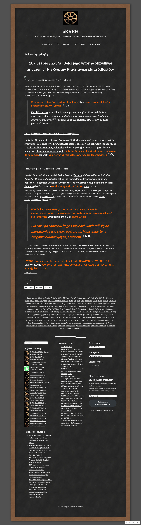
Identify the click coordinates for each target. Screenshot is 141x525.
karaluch (36, 312)
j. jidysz (50, 306)
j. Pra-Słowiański (69, 306)
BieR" (95, 301)
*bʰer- (27, 301)
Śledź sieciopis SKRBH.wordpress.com (103, 403)
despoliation (70, 304)
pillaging (113, 312)
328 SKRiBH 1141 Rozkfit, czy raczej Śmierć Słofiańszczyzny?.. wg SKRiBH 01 (72, 415)
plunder (30, 315)
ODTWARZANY (32, 264)
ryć (84, 315)
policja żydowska (49, 315)
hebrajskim (99, 245)
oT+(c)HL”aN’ (94, 44)
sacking (89, 315)
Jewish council (65, 309)
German (78, 175)
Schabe (96, 315)
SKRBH (70, 31)
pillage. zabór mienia (101, 312)
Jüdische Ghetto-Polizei (96, 306)
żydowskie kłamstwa (98, 326)
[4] (54, 119)
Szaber (58, 317)
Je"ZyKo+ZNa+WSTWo (60, 298)
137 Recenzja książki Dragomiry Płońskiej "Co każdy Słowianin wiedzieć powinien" (40, 460)
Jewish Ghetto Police (80, 309)
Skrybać (37, 317)
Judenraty (109, 309)
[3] (63, 105)
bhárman (88, 301)
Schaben (103, 315)
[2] (108, 154)
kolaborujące (109, 143)
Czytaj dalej (30, 272)
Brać (42, 304)
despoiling (61, 304)
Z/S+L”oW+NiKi (63, 44)
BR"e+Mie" (35, 304)
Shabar (110, 315)
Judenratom (94, 143)
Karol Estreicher (39, 112)
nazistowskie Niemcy (68, 312)
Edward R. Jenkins (76, 507)
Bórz (82, 301)
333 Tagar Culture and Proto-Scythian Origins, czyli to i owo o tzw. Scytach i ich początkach (72, 381)
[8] (89, 235)
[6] (83, 235)
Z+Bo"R (46, 320)
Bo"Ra (105, 301)
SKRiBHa (33, 352)
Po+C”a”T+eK (46, 44)
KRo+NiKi (74, 298)
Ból (75, 301)
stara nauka (82, 298)
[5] (51, 123)
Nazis (86, 186)
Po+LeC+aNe (79, 44)
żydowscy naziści (80, 323)
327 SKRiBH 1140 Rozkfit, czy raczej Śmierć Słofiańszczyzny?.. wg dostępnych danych (72, 423)
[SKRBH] (70, 18)
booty (28, 304)
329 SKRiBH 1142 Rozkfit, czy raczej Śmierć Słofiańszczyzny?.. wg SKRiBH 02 (72, 408)
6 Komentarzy (75, 328)
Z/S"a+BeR (54, 320)
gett (98, 147)
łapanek (43, 154)
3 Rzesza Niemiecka (60, 301)
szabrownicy (66, 317)
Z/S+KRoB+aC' (79, 320)
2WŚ (50, 301)
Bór (78, 301)
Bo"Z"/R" (112, 301)
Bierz (100, 301)
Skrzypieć (45, 317)
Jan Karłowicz (81, 119)
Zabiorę (101, 320)
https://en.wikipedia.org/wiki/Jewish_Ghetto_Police (46, 169)
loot (51, 312)
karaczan (28, 312)
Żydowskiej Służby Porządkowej (57, 80)
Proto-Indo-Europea (64, 315)
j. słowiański (81, 306)
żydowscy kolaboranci (64, 323)
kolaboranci (44, 312)
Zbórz (107, 320)
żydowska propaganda (66, 326)
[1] (91, 139)
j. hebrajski (42, 306)
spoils (52, 317)
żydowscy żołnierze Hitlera (46, 326)
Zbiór (112, 320)
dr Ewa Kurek (81, 304)
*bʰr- (32, 301)
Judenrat (29, 186)
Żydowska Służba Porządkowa (43, 323)
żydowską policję (47, 197)
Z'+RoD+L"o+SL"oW (96, 298)
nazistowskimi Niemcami (39, 147)
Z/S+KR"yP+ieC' (65, 320)
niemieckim (82, 245)
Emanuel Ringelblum (39, 200)
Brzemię (48, 304)
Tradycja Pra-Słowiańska (81, 317)
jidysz (98, 89)
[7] (86, 235)
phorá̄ (79, 312)
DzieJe (47, 298)
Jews (88, 178)
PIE (83, 312)
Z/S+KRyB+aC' (91, 320)
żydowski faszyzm (83, 326)
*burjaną (43, 301)
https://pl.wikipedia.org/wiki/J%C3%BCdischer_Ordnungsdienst (51, 134)
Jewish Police (94, 309)
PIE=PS (89, 312)
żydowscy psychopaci (96, 323)
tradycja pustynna (98, 317)
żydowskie (58, 147)
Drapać (90, 304)
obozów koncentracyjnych (49, 151)
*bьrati (37, 301)
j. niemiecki (58, 306)
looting (56, 312)
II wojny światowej (57, 143)
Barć (71, 301)
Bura (54, 304)
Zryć (29, 323)
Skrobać (30, 317)
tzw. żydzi (110, 317)
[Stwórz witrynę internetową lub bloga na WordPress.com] (58, 507)
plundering (38, 315)
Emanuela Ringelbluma (59, 216)
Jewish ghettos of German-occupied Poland (81, 182)
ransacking (77, 315)
